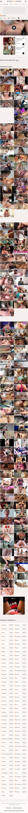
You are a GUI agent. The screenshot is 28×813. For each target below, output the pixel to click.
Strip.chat (18, 43)
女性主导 (16, 4)
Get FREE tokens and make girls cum (19, 40)
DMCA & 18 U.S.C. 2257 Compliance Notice (14, 810)
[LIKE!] (1, 18)
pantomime (24, 4)
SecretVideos (14, 1)
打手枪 (11, 4)
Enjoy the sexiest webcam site (19, 48)
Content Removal (18, 808)
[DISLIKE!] (4, 18)
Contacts (9, 808)
